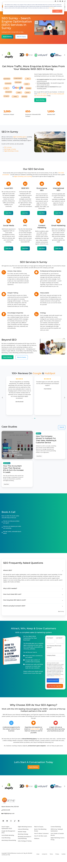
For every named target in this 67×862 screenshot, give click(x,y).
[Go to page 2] (33, 418)
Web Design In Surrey (10, 149)
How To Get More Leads (40, 836)
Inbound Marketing (23, 829)
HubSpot (49, 373)
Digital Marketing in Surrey (11, 151)
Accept (57, 11)
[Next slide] (64, 55)
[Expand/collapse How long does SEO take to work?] (62, 600)
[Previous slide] (2, 55)
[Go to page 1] (32, 418)
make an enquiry (42, 94)
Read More (39, 456)
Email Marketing (6, 838)
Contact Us (44, 854)
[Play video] (49, 27)
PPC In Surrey (8, 147)
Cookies (63, 854)
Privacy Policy (52, 7)
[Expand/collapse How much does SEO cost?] (62, 594)
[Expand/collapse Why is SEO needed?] (62, 589)
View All (62, 427)
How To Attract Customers (41, 833)
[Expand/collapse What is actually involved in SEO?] (62, 606)
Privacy (57, 854)
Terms (51, 854)
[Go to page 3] (34, 418)
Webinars (36, 838)
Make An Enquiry (38, 826)
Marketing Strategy (23, 834)
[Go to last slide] (2, 397)
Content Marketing (56, 826)
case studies (35, 729)
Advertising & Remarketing (9, 840)
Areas (38, 854)
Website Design (22, 831)
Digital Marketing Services (25, 826)
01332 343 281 (6, 810)
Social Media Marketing (8, 835)
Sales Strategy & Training (24, 841)
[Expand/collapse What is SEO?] (62, 570)
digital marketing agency (20, 137)
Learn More (9, 213)
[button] (64, 7)
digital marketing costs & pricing (23, 176)
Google (37, 373)
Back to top (61, 611)
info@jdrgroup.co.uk (8, 813)
